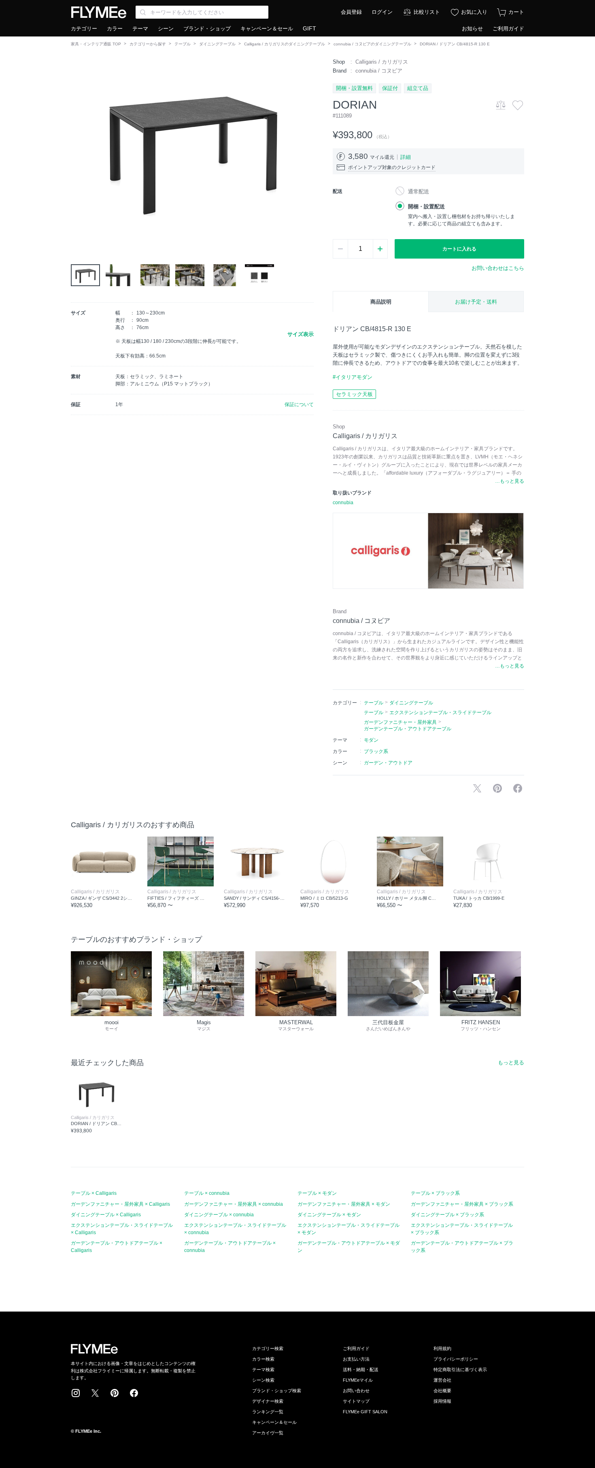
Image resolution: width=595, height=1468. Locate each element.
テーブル (182, 44)
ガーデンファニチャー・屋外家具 (400, 722)
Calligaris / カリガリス (381, 62)
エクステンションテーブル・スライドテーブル (440, 712)
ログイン (382, 12)
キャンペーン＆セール (266, 29)
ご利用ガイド (508, 29)
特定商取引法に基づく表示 (460, 1369)
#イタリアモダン (352, 377)
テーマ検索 (263, 1369)
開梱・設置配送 (426, 206)
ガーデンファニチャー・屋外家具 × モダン (344, 1204)
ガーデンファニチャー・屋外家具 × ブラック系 (462, 1204)
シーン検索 (263, 1380)
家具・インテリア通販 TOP (96, 44)
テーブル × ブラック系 (435, 1193)
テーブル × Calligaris (94, 1193)
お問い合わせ (356, 1390)
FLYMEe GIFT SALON (365, 1411)
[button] (77, 149)
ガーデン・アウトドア (388, 763)
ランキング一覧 (267, 1411)
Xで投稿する (477, 788)
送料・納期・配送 (360, 1369)
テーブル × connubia (207, 1193)
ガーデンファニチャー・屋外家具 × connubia (233, 1204)
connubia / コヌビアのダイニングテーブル (372, 44)
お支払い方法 (356, 1359)
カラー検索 (263, 1359)
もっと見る (511, 1062)
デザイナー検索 (267, 1401)
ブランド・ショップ (207, 29)
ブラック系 (376, 751)
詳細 (405, 157)
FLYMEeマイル (358, 1380)
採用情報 (442, 1401)
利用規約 (442, 1348)
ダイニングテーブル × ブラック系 (447, 1215)
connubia (343, 502)
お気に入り (474, 12)
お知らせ (472, 29)
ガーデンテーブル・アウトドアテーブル (407, 729)
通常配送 (418, 191)
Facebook (134, 1393)
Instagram (76, 1393)
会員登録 (351, 12)
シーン (166, 29)
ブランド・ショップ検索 (276, 1390)
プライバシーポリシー (456, 1359)
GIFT (309, 28)
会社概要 (442, 1390)
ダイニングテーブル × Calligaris (106, 1215)
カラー (115, 29)
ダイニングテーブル (217, 44)
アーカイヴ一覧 (267, 1432)
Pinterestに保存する (497, 788)
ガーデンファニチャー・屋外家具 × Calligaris (120, 1204)
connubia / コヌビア (378, 71)
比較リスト (427, 12)
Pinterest (114, 1393)
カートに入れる (459, 249)
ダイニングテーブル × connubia (219, 1215)
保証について (299, 404)
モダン (371, 740)
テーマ (140, 29)
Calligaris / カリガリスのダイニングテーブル (284, 44)
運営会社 (442, 1380)
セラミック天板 (354, 394)
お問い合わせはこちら (498, 268)
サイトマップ (356, 1401)
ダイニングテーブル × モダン (329, 1215)
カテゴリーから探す (148, 44)
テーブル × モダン (317, 1193)
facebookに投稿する (517, 788)
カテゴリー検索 (267, 1348)
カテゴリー (84, 29)
